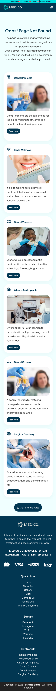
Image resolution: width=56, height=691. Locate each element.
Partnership (28, 601)
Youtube (28, 634)
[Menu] (51, 7)
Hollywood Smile (28, 658)
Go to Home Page (29, 507)
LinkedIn (28, 638)
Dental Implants (28, 654)
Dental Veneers (28, 670)
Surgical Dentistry (28, 674)
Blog (28, 593)
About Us (28, 586)
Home (28, 582)
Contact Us (28, 597)
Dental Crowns (28, 666)
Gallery (28, 589)
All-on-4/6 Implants (28, 662)
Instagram (28, 626)
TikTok (28, 630)
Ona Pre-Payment (28, 605)
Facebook (28, 622)
